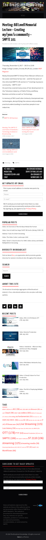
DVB (7, 416)
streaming (11, 443)
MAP (40, 69)
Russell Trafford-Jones (30, 44)
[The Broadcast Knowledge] (23, 6)
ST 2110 (36, 438)
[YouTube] (20, 306)
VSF (29, 447)
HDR (6, 420)
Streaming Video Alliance (9, 447)
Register (5, 71)
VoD (24, 447)
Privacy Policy (31, 209)
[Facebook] (10, 306)
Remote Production (31, 433)
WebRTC (35, 447)
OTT (8, 433)
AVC (22, 409)
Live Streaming (30, 424)
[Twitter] (4, 306)
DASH (33, 413)
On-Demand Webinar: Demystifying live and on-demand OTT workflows (34, 173)
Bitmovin (35, 409)
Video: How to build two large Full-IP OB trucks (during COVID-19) (22, 230)
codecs (26, 412)
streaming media (30, 443)
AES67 (5, 409)
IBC (26, 420)
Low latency (9, 428)
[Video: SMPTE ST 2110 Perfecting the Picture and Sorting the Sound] (30, 121)
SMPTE (17, 163)
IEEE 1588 (38, 420)
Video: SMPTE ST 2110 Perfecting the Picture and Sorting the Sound (30, 130)
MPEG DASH (29, 428)
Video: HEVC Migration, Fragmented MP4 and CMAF (12, 173)
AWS (28, 409)
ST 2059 (24, 438)
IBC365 (31, 420)
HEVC (14, 420)
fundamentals (25, 416)
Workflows (9, 450)
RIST (40, 433)
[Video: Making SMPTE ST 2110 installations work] (11, 144)
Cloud (9, 412)
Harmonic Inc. (37, 416)
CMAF (17, 413)
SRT (18, 438)
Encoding (13, 416)
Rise (13, 255)
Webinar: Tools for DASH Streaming (13, 234)
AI (10, 409)
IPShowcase (12, 424)
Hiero (19, 537)
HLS (20, 420)
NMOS (36, 428)
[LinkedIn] (15, 306)
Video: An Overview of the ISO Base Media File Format (19, 227)
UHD (19, 447)
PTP (19, 433)
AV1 (16, 409)
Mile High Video (20, 428)
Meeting (7, 163)
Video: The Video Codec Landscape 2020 (15, 237)
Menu (23, 16)
